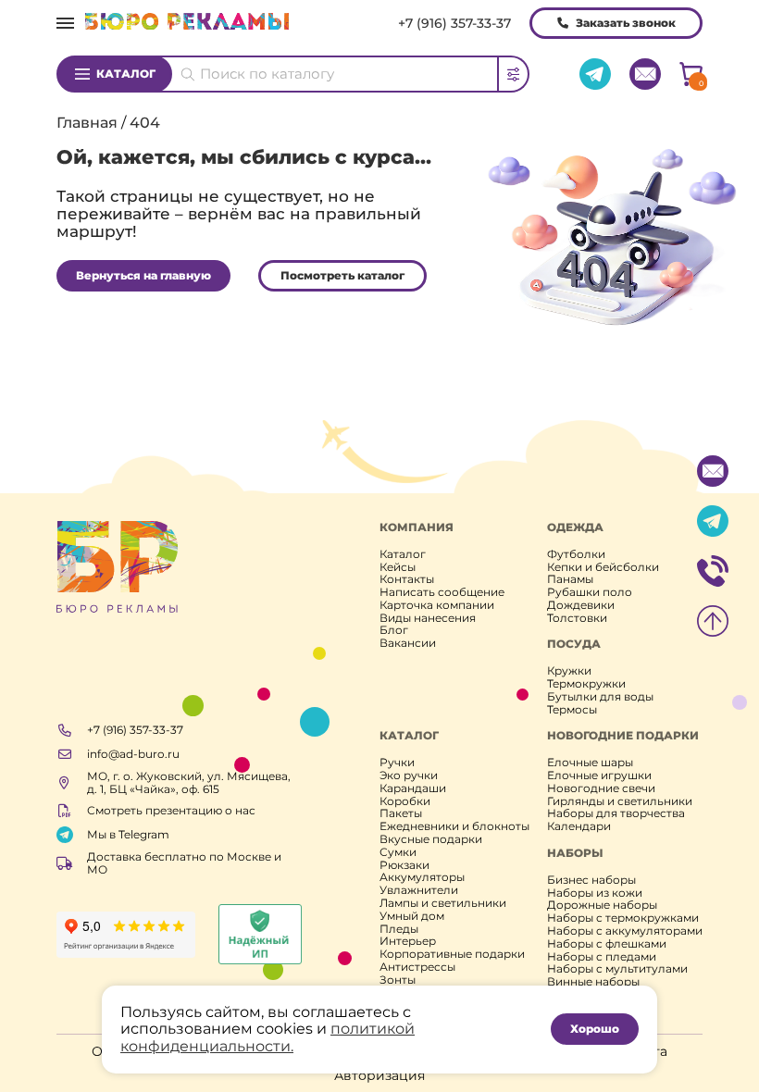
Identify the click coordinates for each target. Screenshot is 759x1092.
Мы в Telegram (128, 834)
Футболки (576, 554)
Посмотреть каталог (342, 275)
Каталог (126, 74)
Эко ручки (409, 775)
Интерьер (408, 941)
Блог (394, 630)
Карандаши (413, 788)
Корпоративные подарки (452, 954)
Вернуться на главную (143, 275)
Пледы (399, 929)
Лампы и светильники (443, 903)
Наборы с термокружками (623, 918)
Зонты (398, 980)
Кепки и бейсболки (603, 567)
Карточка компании (437, 605)
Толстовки (577, 618)
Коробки (405, 801)
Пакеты (401, 813)
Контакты (407, 579)
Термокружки (586, 683)
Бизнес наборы (591, 880)
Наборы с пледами (601, 956)
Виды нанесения (428, 618)
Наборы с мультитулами (617, 968)
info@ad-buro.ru (133, 754)
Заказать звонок (626, 23)
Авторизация (379, 1075)
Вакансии (408, 643)
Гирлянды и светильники (619, 801)
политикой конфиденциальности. (267, 1037)
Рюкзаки (404, 865)
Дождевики (581, 605)
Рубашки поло (589, 592)
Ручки (397, 762)
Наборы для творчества (616, 813)
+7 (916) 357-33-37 (454, 23)
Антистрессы (417, 967)
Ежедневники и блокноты (454, 826)
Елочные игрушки (599, 775)
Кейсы (398, 567)
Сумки (398, 852)
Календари (579, 826)
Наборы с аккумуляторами (625, 930)
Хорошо (594, 1029)
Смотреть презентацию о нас (171, 810)
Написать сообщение (442, 592)
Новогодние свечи (601, 788)
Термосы (572, 709)
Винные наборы (593, 981)
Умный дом (412, 916)
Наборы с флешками (606, 943)
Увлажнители (419, 890)
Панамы (570, 579)
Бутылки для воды (600, 696)
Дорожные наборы (602, 905)
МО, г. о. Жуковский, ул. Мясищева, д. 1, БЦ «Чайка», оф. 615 (189, 783)
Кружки (569, 670)
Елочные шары (590, 762)
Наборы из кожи (594, 893)
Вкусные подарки (431, 839)
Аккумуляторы (422, 877)
